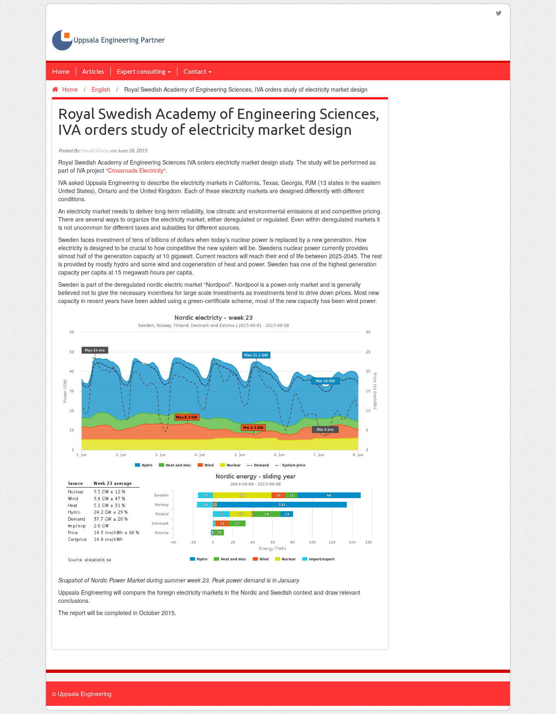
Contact (195, 71)
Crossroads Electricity (136, 170)
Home (61, 71)
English (101, 89)
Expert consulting (141, 71)
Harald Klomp (95, 150)
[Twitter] (499, 13)
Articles (93, 71)
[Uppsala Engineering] (108, 39)
